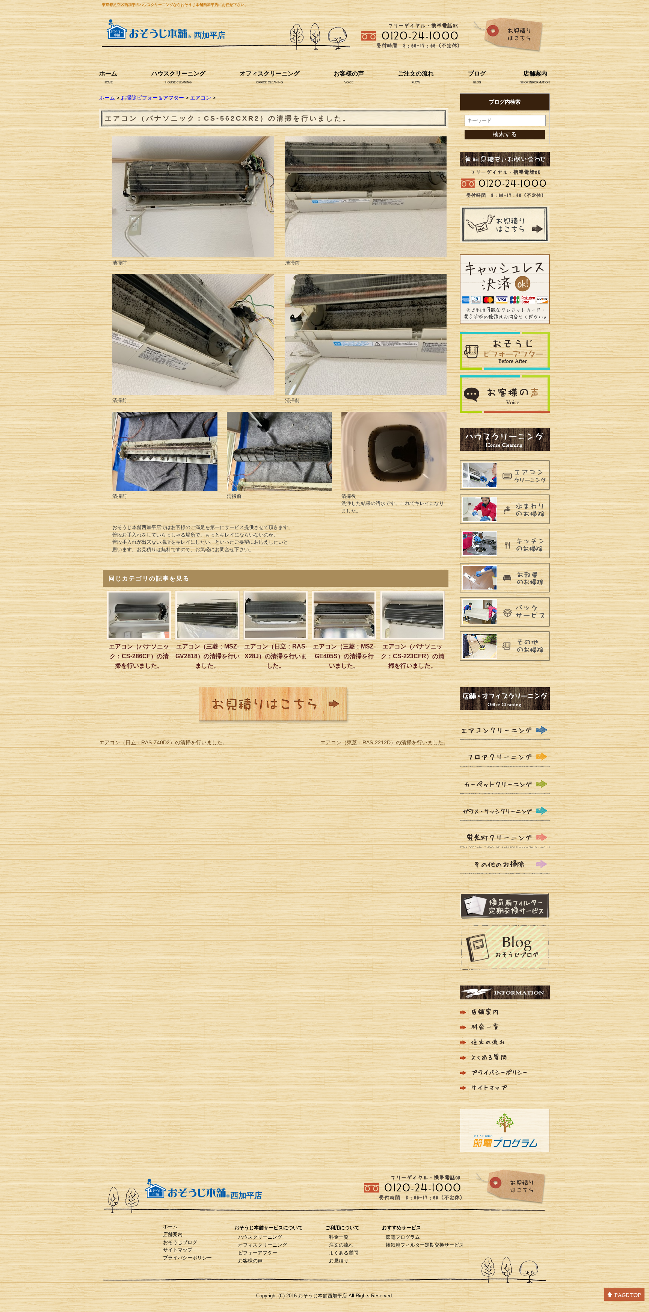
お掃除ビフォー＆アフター (152, 98)
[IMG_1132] (193, 252)
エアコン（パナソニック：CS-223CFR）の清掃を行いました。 (412, 655)
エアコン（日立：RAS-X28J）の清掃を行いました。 (275, 655)
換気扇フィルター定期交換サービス (425, 1245)
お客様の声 (349, 73)
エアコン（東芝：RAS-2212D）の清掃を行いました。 (384, 742)
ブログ (477, 73)
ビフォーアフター (257, 1253)
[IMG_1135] (366, 390)
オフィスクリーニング (270, 73)
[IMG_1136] (164, 486)
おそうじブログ (180, 1242)
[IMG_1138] (394, 486)
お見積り (339, 1261)
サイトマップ (177, 1250)
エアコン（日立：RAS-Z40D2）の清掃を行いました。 (163, 742)
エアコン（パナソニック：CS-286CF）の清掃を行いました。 (139, 655)
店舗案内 (535, 73)
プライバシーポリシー (187, 1258)
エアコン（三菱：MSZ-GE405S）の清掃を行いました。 (344, 655)
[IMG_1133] (366, 252)
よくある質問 (343, 1253)
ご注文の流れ (416, 73)
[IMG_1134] (193, 390)
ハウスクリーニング (178, 73)
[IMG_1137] (279, 486)
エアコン (200, 98)
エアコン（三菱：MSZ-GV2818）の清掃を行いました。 (207, 655)
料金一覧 (339, 1237)
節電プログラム (403, 1237)
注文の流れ (341, 1245)
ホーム (108, 73)
